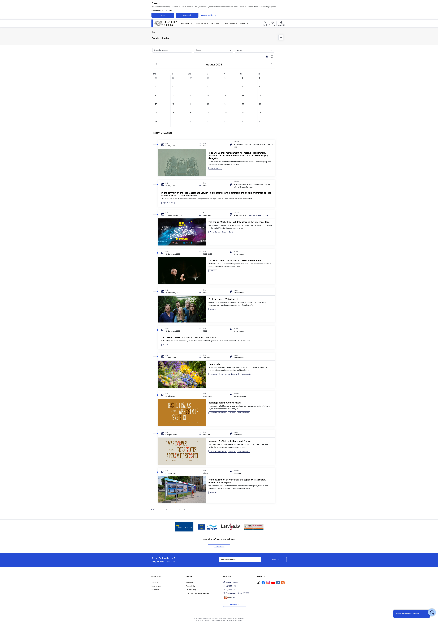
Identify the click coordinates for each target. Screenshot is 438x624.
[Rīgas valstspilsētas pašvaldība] (165, 23)
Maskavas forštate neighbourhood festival (230, 441)
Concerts (213, 270)
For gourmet (214, 374)
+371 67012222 (232, 582)
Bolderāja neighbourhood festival (225, 402)
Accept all (187, 15)
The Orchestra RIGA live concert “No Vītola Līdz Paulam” (189, 337)
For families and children (218, 232)
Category (199, 50)
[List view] (272, 56)
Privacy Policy (191, 590)
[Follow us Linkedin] (278, 582)
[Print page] (281, 37)
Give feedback (219, 547)
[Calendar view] (267, 56)
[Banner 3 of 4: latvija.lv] (230, 527)
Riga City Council (215, 168)
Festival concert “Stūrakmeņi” (224, 299)
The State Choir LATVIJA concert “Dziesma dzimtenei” (235, 260)
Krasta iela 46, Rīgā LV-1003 (258, 215)
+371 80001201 (232, 586)
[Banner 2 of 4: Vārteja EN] (207, 527)
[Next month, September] (271, 64)
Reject (162, 15)
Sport (231, 232)
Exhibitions (213, 492)
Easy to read (156, 586)
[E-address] (227, 597)
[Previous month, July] (156, 64)
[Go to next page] (184, 510)
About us (154, 582)
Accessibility (190, 586)
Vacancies (155, 590)
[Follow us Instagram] (268, 582)
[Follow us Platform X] (258, 582)
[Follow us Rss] (283, 582)
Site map (189, 582)
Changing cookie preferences (197, 593)
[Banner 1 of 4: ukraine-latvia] (184, 527)
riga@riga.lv (230, 589)
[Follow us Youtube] (273, 582)
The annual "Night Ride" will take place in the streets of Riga (239, 222)
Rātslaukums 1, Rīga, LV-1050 (237, 593)
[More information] (234, 597)
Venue (239, 50)
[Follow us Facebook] (263, 582)
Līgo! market (215, 364)
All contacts (234, 604)
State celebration (246, 374)
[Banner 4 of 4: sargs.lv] (253, 527)
